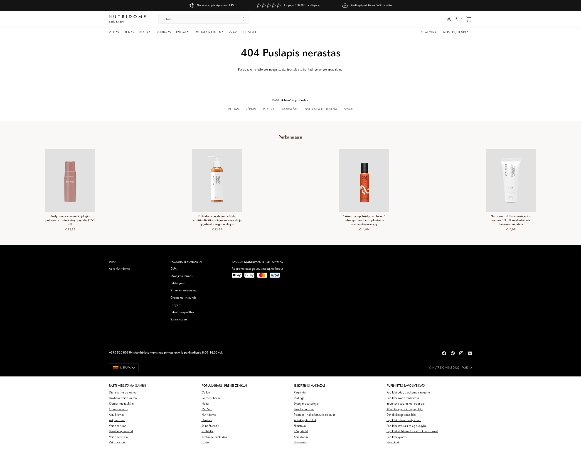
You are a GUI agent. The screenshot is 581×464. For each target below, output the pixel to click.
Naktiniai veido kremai (123, 398)
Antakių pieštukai (305, 420)
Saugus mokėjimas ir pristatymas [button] (257, 262)
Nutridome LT (442, 367)
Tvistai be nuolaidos (214, 437)
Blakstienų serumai (121, 431)
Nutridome (209, 415)
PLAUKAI (269, 109)
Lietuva (125, 367)
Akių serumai (117, 420)
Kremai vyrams (118, 409)
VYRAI (348, 109)
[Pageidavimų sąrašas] (459, 19)
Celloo (206, 392)
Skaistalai (300, 426)
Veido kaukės (117, 442)
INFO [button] (112, 262)
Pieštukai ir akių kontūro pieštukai (315, 415)
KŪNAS (251, 109)
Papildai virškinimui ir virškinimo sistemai (412, 431)
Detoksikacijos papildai (401, 415)
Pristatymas (177, 283)
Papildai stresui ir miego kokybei (407, 426)
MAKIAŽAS (290, 109)
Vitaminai (393, 442)
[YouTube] (470, 353)
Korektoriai (301, 437)
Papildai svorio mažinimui (403, 398)
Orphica (207, 420)
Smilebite (208, 431)
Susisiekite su (178, 319)
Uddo (205, 442)
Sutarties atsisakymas (184, 290)
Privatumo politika (182, 312)
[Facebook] (444, 353)
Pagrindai (300, 392)
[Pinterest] (453, 353)
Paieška (467, 367)
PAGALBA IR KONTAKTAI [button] (186, 262)
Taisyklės (175, 305)
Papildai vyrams (396, 437)
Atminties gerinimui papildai (405, 409)
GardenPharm (211, 398)
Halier (205, 403)
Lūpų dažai (301, 431)
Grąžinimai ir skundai (183, 298)
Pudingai (299, 398)
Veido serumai (118, 426)
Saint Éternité (210, 426)
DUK (173, 269)
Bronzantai (300, 442)
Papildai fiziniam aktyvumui (404, 420)
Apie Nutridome (119, 269)
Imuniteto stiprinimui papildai (406, 403)
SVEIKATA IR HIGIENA (321, 109)
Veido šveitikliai (118, 437)
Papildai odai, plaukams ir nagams (408, 392)
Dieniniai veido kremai (123, 392)
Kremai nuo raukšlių (121, 403)
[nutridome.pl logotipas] (127, 19)
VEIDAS (233, 109)
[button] (115, 32)
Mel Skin (207, 409)
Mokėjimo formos (181, 276)
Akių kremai (116, 415)
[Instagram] (461, 353)
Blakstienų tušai (304, 409)
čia (305, 69)
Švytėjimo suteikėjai (306, 403)
